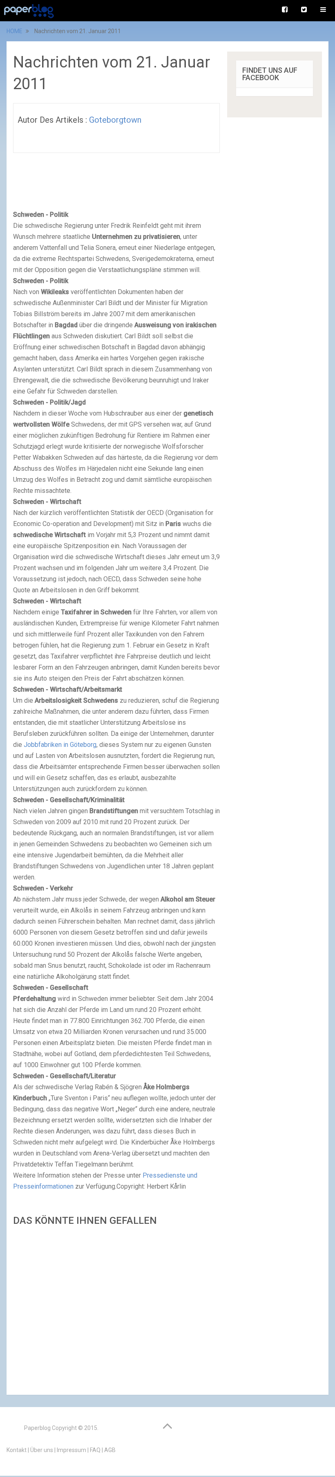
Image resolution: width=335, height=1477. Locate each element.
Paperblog (37, 1428)
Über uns (41, 1450)
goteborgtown (115, 120)
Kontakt (17, 1450)
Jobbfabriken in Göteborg (60, 745)
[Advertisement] (116, 1308)
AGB (110, 1450)
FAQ (95, 1450)
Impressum (71, 1450)
